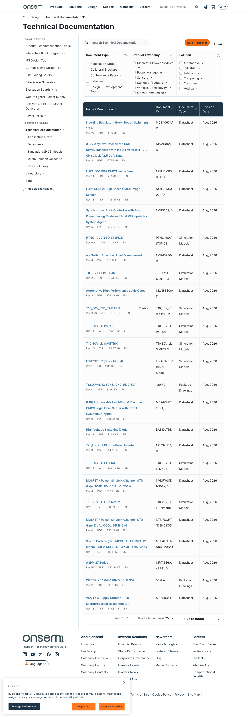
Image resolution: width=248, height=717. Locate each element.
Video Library (35, 173)
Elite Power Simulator (40, 82)
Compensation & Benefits (203, 674)
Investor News (128, 672)
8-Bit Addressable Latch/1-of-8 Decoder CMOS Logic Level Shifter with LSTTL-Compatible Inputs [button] (114, 408)
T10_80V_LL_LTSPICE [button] (101, 463)
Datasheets (35, 144)
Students (198, 658)
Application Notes (40, 137)
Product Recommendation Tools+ (49, 46)
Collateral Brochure (103, 69)
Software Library (37, 166)
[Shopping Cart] (214, 6)
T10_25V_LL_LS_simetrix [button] (103, 502)
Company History (93, 665)
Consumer (191, 83)
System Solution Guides (42, 159)
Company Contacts (94, 672)
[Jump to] (131, 618)
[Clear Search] (146, 42)
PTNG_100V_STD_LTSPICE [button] (104, 237)
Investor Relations (132, 637)
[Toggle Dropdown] (139, 66)
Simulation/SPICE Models (45, 151)
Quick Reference (197, 42)
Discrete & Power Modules (155, 63)
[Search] (86, 42)
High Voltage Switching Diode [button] (106, 429)
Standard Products (150, 82)
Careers (198, 637)
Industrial (190, 68)
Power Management (150, 72)
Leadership (88, 651)
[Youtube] (33, 654)
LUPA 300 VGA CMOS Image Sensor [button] (111, 171)
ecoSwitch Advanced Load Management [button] (114, 255)
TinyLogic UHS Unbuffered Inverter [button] (110, 445)
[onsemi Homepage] (34, 6)
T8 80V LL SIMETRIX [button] (100, 273)
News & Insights (166, 644)
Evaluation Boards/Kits (41, 89)
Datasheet (97, 81)
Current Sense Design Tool (44, 67)
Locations (87, 644)
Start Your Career (204, 644)
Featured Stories (166, 651)
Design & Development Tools (106, 89)
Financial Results (129, 644)
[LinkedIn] (25, 654)
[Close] (124, 682)
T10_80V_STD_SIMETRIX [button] (103, 308)
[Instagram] (57, 654)
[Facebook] (49, 654)
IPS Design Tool (36, 60)
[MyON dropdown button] (207, 6)
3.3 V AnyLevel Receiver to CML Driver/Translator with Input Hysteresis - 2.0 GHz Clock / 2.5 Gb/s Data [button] (116, 149)
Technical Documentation (43, 130)
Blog (29, 180)
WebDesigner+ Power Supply (46, 97)
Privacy (179, 694)
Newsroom (163, 637)
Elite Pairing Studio (39, 75)
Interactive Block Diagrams (44, 53)
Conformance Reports (105, 75)
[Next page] (218, 618)
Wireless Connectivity (152, 88)
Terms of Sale (139, 694)
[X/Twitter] (41, 654)
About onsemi (92, 637)
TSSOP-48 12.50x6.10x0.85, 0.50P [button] (111, 384)
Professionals (201, 651)
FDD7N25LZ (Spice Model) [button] (104, 361)
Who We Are (200, 665)
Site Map (194, 694)
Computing (191, 78)
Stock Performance (131, 651)
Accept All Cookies (112, 706)
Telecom (189, 73)
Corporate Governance (134, 658)
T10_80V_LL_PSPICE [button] (100, 326)
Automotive (192, 63)
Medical (189, 88)
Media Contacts (166, 665)
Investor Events (128, 665)
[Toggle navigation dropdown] (74, 46)
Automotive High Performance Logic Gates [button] (115, 290)
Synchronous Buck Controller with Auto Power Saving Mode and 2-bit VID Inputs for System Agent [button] (116, 216)
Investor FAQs (127, 679)
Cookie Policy (161, 694)
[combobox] (175, 7)
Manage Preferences (24, 706)
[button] (196, 6)
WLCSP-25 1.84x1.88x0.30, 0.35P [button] (110, 580)
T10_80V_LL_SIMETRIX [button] (102, 343)
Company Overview (94, 658)
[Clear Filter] (125, 55)
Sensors (142, 77)
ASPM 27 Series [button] (97, 562)
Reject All (83, 706)
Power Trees (34, 116)
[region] (66, 696)
